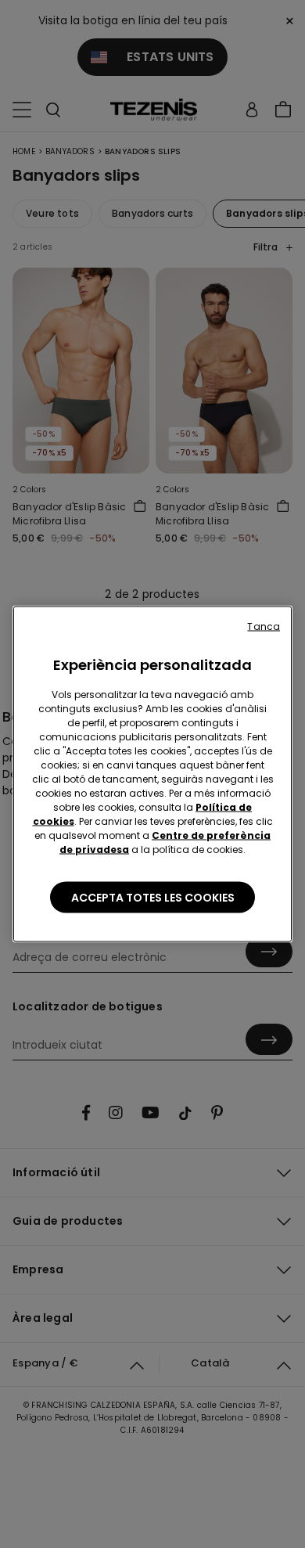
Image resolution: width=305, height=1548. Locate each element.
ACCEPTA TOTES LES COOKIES (153, 897)
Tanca (263, 626)
